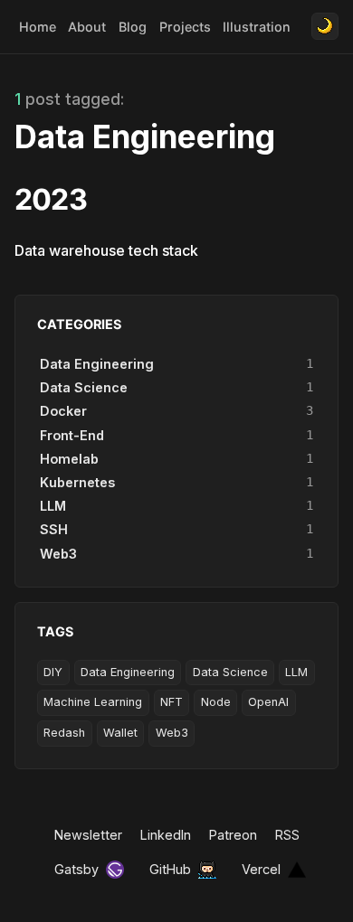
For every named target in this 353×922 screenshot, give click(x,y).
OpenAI (268, 702)
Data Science (230, 672)
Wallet (120, 732)
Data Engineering (128, 672)
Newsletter (88, 834)
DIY (52, 672)
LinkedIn (165, 834)
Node (216, 702)
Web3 (172, 732)
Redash (64, 732)
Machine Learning (92, 702)
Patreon (233, 834)
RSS (287, 834)
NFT (171, 702)
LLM (296, 672)
